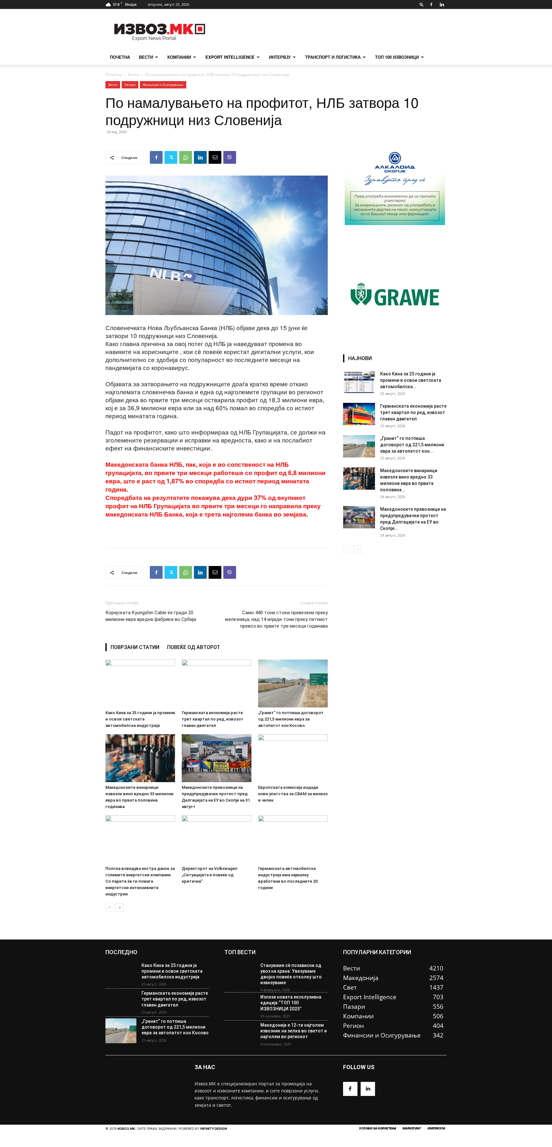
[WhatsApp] (185, 157)
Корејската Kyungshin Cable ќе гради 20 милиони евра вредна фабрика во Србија (150, 616)
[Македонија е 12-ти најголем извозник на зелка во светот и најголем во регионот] (239, 1034)
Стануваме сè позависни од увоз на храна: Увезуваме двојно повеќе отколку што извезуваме (291, 974)
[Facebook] (431, 4)
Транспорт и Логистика (333, 57)
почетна (120, 57)
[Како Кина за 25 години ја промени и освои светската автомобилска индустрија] (140, 683)
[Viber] (229, 157)
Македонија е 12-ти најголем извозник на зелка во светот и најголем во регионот (293, 1030)
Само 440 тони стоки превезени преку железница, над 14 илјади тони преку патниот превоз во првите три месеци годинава (276, 619)
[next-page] (120, 907)
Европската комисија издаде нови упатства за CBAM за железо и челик (293, 794)
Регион (130, 84)
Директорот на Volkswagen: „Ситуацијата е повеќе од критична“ (210, 875)
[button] (421, 4)
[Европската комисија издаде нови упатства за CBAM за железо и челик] (293, 758)
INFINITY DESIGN (213, 1128)
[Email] (215, 157)
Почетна (113, 74)
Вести (146, 57)
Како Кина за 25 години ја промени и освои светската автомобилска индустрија (140, 719)
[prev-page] (109, 907)
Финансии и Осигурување (163, 84)
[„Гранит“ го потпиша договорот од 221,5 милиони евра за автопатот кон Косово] (293, 683)
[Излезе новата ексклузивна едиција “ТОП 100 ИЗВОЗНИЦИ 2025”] (239, 1006)
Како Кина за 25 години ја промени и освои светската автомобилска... (410, 380)
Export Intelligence (230, 57)
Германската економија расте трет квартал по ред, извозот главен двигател (212, 719)
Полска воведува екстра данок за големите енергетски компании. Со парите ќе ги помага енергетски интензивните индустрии (140, 881)
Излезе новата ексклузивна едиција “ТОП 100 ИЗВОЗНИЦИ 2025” (290, 1002)
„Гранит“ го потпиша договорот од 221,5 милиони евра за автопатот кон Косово (291, 719)
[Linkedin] (442, 4)
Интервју (280, 57)
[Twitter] (171, 157)
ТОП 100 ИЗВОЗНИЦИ (397, 57)
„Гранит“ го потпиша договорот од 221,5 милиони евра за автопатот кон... (412, 445)
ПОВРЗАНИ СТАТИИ (135, 647)
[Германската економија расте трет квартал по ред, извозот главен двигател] (216, 683)
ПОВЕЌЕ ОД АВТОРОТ (193, 647)
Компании (179, 57)
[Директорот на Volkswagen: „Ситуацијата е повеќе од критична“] (216, 839)
